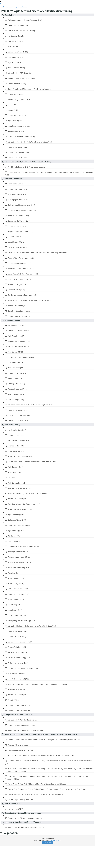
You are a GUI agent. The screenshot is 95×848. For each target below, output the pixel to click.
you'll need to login (55, 840)
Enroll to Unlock (47, 843)
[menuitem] (1, 4)
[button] (1, 2)
